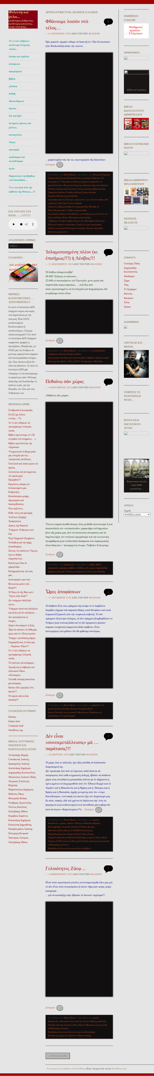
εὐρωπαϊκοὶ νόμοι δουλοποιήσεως (90, 199)
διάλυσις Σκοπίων (64, 1025)
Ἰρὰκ (60, 203)
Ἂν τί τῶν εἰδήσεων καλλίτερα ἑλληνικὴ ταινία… (19, 45)
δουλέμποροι (66, 357)
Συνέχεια (53, 164)
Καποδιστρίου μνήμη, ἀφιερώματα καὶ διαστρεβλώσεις (18, 500)
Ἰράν (65, 203)
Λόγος (12, 142)
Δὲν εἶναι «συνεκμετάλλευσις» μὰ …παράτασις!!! (72, 742)
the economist (84, 178)
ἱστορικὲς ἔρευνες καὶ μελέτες (20, 125)
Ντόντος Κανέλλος (17, 807)
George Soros (81, 1021)
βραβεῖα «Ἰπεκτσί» (62, 827)
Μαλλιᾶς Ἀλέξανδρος (77, 837)
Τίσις (126, 284)
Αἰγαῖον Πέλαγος (74, 823)
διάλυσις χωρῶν (63, 196)
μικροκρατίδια (82, 206)
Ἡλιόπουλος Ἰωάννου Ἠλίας (22, 777)
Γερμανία (85, 181)
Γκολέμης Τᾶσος (132, 263)
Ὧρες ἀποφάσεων (63, 591)
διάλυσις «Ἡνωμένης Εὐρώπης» (69, 185)
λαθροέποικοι (82, 712)
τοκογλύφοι (81, 228)
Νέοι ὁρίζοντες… (16, 508)
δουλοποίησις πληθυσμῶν (84, 357)
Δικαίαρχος (129, 276)
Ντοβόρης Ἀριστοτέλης (19, 802)
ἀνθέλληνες (87, 823)
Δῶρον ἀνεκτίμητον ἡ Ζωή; (21, 625)
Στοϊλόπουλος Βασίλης (95, 571)
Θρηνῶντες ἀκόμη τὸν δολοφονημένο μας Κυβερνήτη (19, 488)
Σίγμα (126, 280)
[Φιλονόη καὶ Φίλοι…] (23, 29)
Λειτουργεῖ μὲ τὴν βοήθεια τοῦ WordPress (66, 1068)
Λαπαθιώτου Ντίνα (65, 361)
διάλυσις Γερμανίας (91, 185)
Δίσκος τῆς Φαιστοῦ (18, 525)
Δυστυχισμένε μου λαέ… (20, 579)
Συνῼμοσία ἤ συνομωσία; (20, 410)
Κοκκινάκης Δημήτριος (19, 820)
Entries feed (14, 721)
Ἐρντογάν (69, 199)
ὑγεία (11, 168)
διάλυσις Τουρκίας (78, 708)
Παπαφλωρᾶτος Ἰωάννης (20, 829)
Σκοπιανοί (63, 848)
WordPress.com (119, 1068)
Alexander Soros (67, 1021)
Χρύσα (127, 306)
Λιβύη (60, 206)
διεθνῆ (12, 93)
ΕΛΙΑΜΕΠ (76, 830)
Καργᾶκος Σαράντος (18, 815)
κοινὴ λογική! (70, 712)
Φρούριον (128, 298)
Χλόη (126, 302)
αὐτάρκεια (14, 64)
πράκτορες (93, 841)
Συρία (79, 224)
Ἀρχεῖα (127, 510)
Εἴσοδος (12, 717)
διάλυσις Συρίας (81, 192)
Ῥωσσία (62, 221)
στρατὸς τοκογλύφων (67, 224)
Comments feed (15, 725)
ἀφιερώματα (15, 71)
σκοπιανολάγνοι (76, 848)
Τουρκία (90, 228)
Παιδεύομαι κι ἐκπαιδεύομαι (81, 214)
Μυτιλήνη (98, 361)
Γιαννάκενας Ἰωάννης (18, 759)
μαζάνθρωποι (69, 206)
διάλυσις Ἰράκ (62, 189)
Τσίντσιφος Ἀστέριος (18, 837)
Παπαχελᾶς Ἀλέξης (80, 841)
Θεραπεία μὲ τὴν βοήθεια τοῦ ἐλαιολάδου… (22, 178)
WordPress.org (15, 730)
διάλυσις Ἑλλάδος (66, 354)
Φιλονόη (94, 33)
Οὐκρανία (63, 214)
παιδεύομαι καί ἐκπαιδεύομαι (17, 159)
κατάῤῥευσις (79, 571)
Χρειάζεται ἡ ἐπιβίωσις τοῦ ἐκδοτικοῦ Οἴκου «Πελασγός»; (21, 671)
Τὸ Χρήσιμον (130, 289)
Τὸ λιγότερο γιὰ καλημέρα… (22, 662)
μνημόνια (91, 837)
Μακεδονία (62, 837)
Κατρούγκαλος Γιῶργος (64, 834)
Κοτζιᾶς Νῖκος (81, 834)
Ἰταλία (71, 203)
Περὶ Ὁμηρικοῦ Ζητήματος (21, 538)
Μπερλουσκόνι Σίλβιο (63, 210)
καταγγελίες (15, 134)
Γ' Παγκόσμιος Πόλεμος (70, 181)
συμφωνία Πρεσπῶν (68, 1035)
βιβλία (12, 78)
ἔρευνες (12, 108)
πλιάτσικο (57, 217)
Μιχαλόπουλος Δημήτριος (20, 789)
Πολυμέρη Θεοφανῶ (18, 833)
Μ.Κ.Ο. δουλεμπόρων (83, 361)
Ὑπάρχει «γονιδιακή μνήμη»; (22, 638)
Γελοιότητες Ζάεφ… (66, 868)
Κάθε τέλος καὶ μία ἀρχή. (20, 513)
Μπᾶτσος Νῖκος (16, 794)
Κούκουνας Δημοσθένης (20, 824)
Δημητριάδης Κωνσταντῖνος (21, 772)
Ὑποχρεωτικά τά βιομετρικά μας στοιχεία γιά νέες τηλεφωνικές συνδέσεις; (21, 455)
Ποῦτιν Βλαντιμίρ (70, 217)
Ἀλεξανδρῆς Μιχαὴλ (18, 755)
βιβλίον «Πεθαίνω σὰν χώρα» (82, 568)
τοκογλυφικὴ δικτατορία (65, 228)
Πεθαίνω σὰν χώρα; (65, 381)
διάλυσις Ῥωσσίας (66, 192)
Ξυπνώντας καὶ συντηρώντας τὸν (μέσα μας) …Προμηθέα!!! (22, 476)
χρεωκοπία (63, 232)
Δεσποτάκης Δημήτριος (19, 768)
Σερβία (69, 221)
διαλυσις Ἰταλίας (76, 189)
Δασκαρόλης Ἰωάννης (18, 763)
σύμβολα (87, 848)
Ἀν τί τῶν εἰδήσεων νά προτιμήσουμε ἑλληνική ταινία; (19, 426)
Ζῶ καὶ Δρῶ (15, 115)
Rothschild (72, 178)
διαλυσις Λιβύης (91, 189)
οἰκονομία (14, 149)
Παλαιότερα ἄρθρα (57, 1055)
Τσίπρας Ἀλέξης (84, 1035)
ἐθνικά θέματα (16, 101)
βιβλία (92, 564)
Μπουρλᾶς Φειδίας (17, 798)
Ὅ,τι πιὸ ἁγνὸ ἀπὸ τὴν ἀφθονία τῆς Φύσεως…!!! (22, 189)
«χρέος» (63, 823)
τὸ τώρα (86, 224)
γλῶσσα (13, 86)
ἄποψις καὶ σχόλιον (19, 56)
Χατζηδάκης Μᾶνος (18, 811)
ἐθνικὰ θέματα (64, 830)
